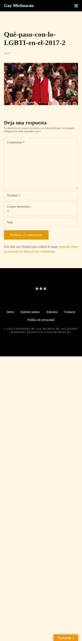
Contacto (69, 312)
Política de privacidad (41, 319)
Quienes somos (30, 312)
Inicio (10, 312)
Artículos (52, 312)
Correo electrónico (17, 209)
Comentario (13, 143)
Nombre (11, 196)
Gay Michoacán (19, 5)
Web (10, 222)
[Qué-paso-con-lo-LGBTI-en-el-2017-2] (41, 65)
